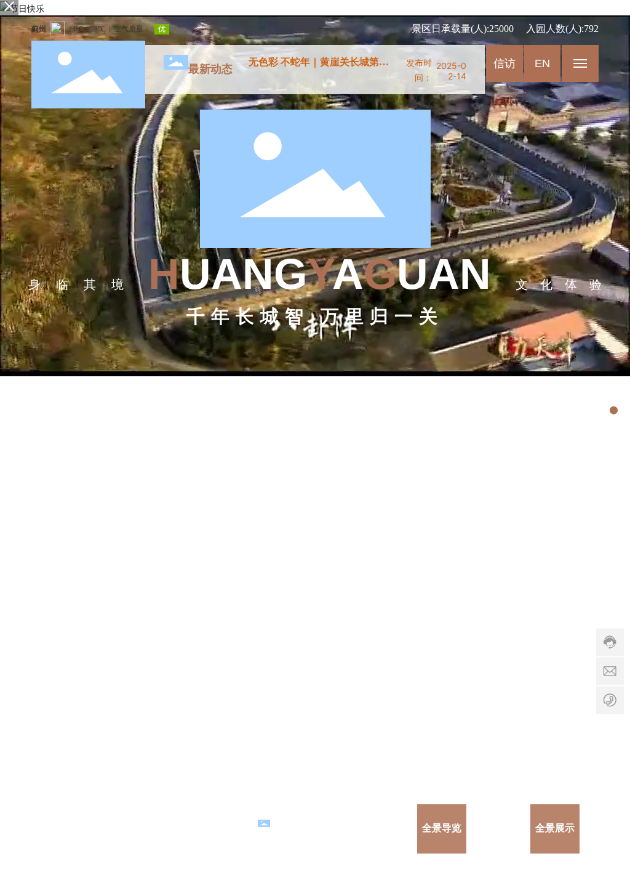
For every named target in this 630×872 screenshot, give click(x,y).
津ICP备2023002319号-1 (203, 828)
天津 (67, 828)
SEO (89, 828)
